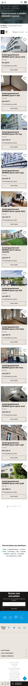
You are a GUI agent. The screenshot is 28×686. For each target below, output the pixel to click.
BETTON (13, 554)
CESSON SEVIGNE (13, 549)
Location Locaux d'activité (14, 680)
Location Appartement (14, 677)
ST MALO (22, 549)
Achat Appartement (14, 672)
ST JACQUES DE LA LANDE (14, 556)
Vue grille (2, 32)
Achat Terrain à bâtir (14, 676)
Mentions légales (14, 664)
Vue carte (6, 32)
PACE (17, 551)
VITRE (4, 551)
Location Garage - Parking (14, 679)
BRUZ (4, 549)
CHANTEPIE (11, 551)
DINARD (23, 551)
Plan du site (14, 665)
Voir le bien (14, 70)
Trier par (15, 32)
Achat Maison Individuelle (14, 674)
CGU (14, 667)
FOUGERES (21, 554)
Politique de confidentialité (14, 668)
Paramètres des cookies (14, 670)
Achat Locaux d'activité (14, 673)
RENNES (7, 554)
